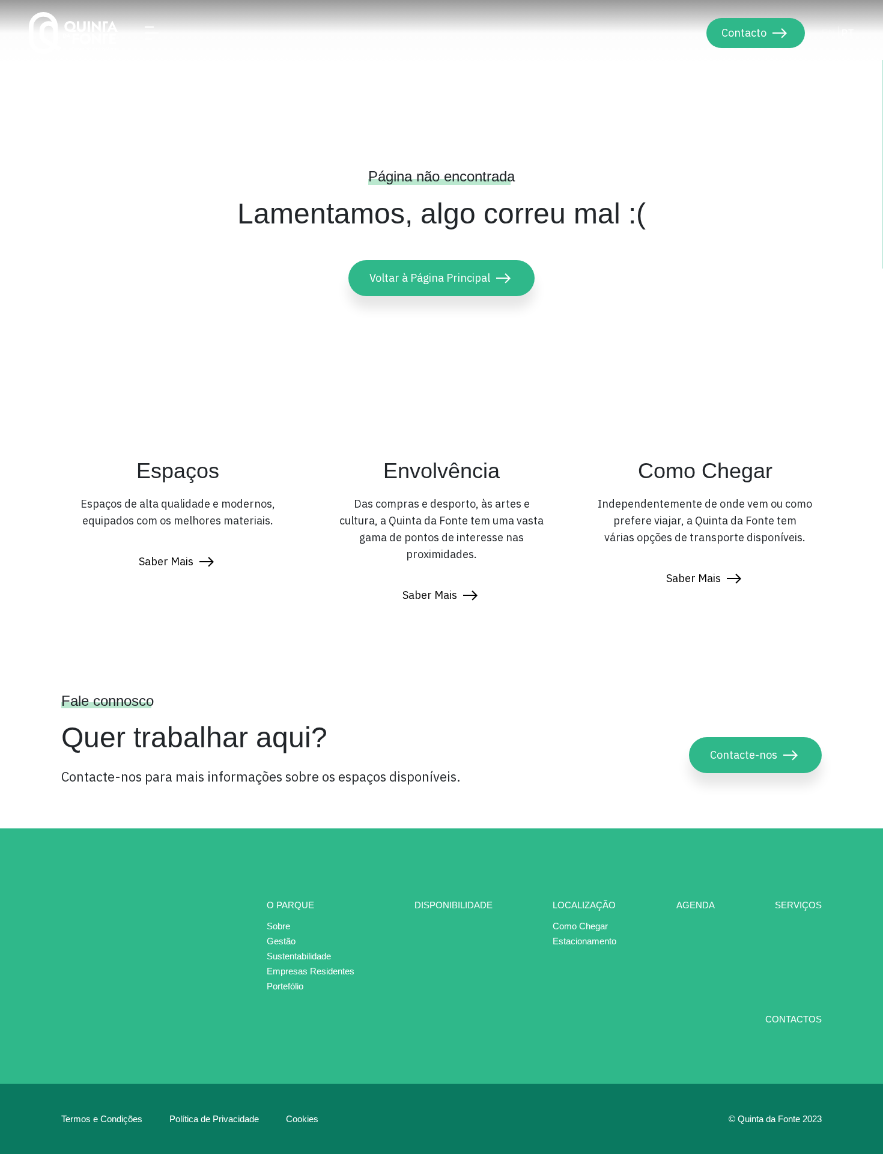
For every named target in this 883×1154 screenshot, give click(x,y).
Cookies (302, 1118)
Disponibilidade (453, 905)
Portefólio (285, 986)
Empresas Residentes (310, 971)
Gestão (281, 941)
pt (848, 33)
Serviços (798, 905)
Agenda (695, 905)
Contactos (793, 1019)
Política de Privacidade (214, 1118)
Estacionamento (584, 941)
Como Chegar (580, 926)
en (829, 33)
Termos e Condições (101, 1118)
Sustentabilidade (299, 956)
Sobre (278, 926)
